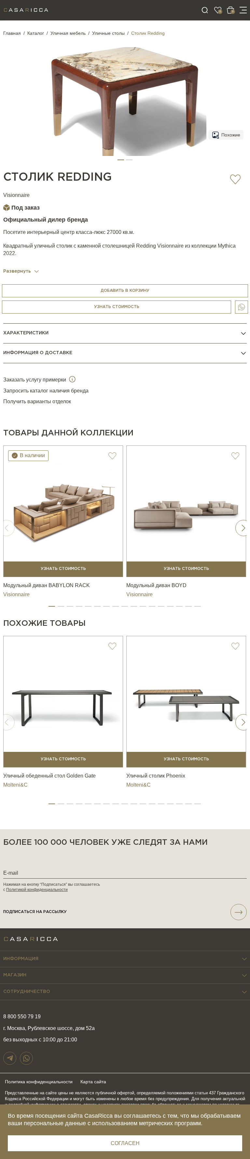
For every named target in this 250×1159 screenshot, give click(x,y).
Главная (12, 33)
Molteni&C (15, 785)
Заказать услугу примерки (35, 379)
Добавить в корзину (125, 290)
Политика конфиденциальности (39, 1081)
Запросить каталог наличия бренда (46, 390)
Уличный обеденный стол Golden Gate (49, 776)
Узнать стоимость (116, 307)
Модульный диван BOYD (156, 585)
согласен (125, 1143)
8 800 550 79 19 (22, 1016)
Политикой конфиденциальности (37, 889)
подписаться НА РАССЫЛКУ (35, 912)
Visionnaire (16, 195)
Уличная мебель (68, 33)
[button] (52, 606)
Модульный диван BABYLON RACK (46, 585)
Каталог (35, 33)
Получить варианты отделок (37, 401)
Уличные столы (108, 33)
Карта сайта (93, 1081)
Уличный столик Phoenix (155, 776)
